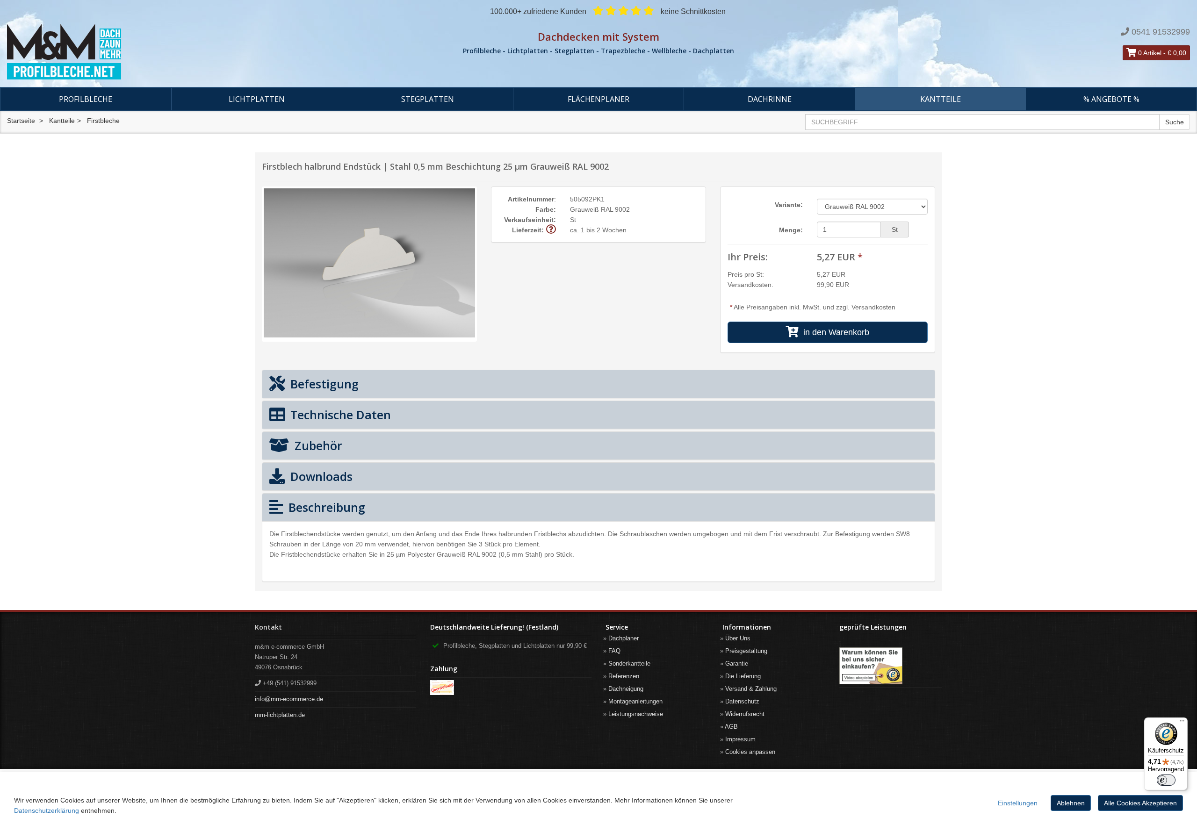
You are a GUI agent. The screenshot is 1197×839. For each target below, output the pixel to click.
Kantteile (940, 99)
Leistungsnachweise (635, 713)
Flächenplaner (598, 99)
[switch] (1166, 780)
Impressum (740, 739)
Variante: (789, 204)
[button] (551, 230)
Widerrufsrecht (744, 713)
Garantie (736, 663)
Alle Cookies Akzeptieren (1140, 803)
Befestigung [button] (323, 384)
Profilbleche (85, 99)
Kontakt (268, 627)
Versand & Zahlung (751, 688)
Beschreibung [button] (325, 507)
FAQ (614, 650)
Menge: (791, 230)
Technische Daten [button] (339, 415)
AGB (731, 726)
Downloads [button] (320, 476)
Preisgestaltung (746, 650)
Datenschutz (742, 701)
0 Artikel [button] (1148, 53)
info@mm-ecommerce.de (289, 699)
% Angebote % (1111, 99)
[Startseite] (199, 52)
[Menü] (1182, 723)
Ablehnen (1071, 803)
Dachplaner (623, 638)
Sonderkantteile (629, 663)
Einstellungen (1018, 803)
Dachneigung (625, 688)
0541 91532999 (1161, 31)
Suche (1174, 122)
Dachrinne (770, 99)
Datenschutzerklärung (46, 810)
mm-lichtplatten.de (280, 714)
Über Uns (737, 638)
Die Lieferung (743, 676)
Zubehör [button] (316, 445)
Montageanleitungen (635, 701)
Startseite (21, 120)
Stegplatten (427, 99)
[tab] (598, 384)
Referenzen (623, 676)
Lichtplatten (257, 99)
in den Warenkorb (834, 332)
